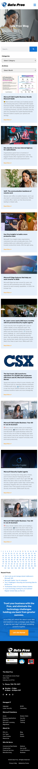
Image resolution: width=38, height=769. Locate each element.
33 (14, 555)
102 (9, 568)
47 (20, 557)
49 (26, 557)
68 (12, 561)
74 (29, 561)
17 (3, 553)
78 (6, 564)
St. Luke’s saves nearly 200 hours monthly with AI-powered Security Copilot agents (19, 322)
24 (23, 553)
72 (23, 561)
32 (11, 555)
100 (35, 566)
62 (29, 559)
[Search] (33, 49)
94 (17, 566)
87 (32, 564)
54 (6, 559)
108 (29, 568)
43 (9, 557)
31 (9, 555)
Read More (7, 119)
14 (30, 551)
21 (14, 553)
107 (26, 568)
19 (8, 553)
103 (12, 568)
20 (11, 553)
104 (16, 568)
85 (26, 564)
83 (20, 564)
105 (19, 568)
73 (26, 561)
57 (14, 559)
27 (31, 553)
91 (8, 566)
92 (11, 566)
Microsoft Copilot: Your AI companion (16, 580)
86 (29, 564)
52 (35, 557)
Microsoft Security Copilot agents (16, 472)
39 (32, 555)
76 (34, 561)
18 (6, 553)
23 (20, 553)
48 (23, 557)
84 (23, 564)
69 (15, 561)
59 (20, 559)
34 (17, 555)
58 (17, 559)
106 (22, 568)
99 (32, 566)
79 (9, 564)
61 (26, 559)
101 (5, 568)
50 (29, 557)
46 (18, 557)
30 (6, 555)
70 (18, 561)
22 (17, 553)
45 (15, 557)
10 (20, 551)
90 (6, 566)
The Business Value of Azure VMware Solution (18, 586)
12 (25, 551)
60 (23, 559)
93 (14, 566)
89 (3, 566)
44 (12, 557)
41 (3, 557)
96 (23, 566)
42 (6, 557)
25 (26, 553)
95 (20, 566)
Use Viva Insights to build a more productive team (15, 235)
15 (33, 551)
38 (29, 555)
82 (17, 564)
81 (14, 564)
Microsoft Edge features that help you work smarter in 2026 (17, 278)
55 (9, 559)
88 (35, 564)
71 (20, 561)
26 (29, 553)
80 (12, 564)
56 (12, 559)
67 (9, 561)
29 (3, 555)
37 (26, 555)
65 (3, 561)
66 (6, 561)
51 (32, 557)
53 (3, 559)
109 (33, 568)
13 (28, 551)
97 (26, 566)
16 (36, 551)
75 (32, 561)
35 (20, 555)
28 (34, 553)
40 (35, 555)
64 (35, 559)
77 (3, 564)
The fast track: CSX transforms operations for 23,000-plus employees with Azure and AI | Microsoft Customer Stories (18, 376)
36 (23, 555)
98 (29, 566)
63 (32, 559)
